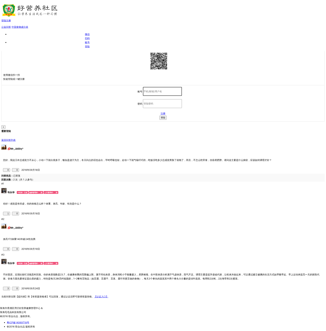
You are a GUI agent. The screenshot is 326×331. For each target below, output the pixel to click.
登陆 (163, 117)
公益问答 (6, 26)
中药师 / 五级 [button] (22, 192)
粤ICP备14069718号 (18, 322)
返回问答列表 (8, 140)
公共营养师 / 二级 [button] (51, 192)
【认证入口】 (101, 296)
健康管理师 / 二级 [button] (35, 192)
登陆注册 (6, 20)
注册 (163, 113)
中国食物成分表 (20, 26)
